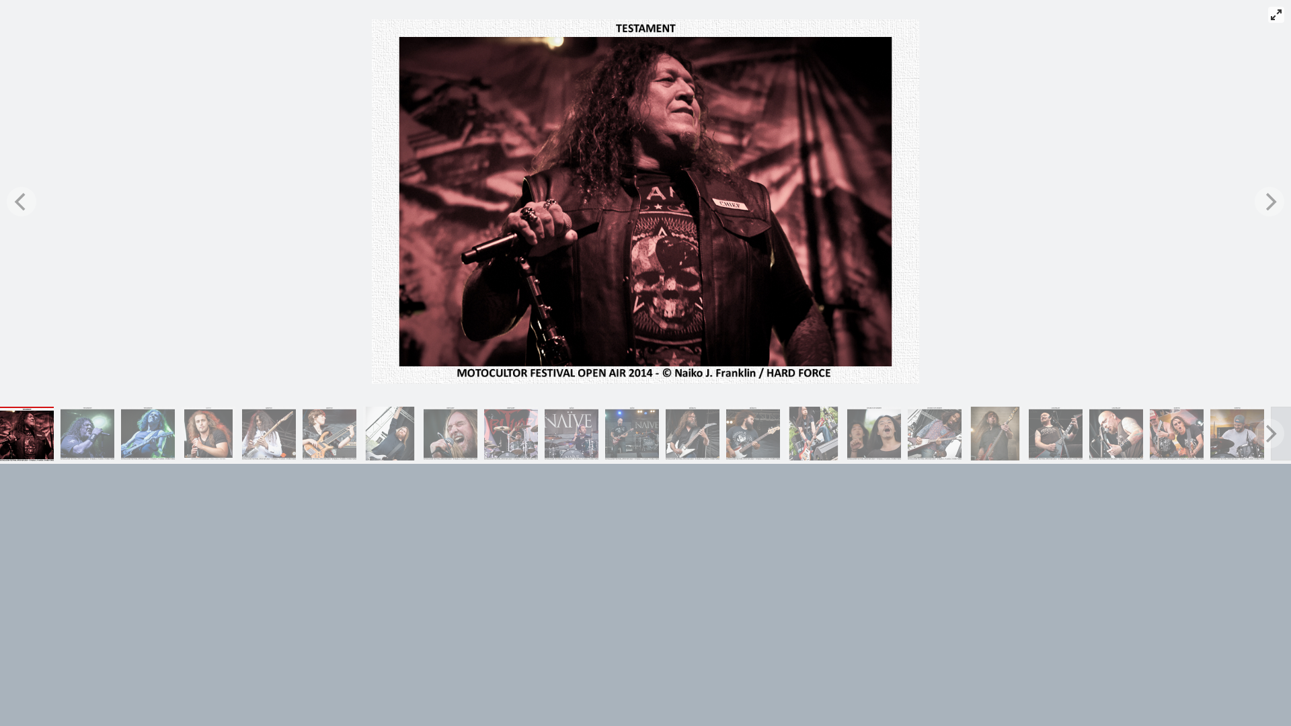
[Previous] (21, 201)
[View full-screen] (1276, 15)
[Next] (1269, 201)
